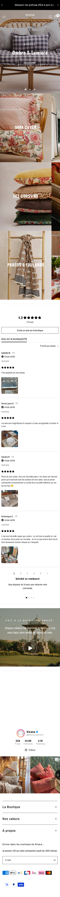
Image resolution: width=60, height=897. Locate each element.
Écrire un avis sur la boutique (30, 330)
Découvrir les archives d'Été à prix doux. (30, 5)
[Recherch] (50, 17)
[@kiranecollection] (20, 733)
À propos (9, 830)
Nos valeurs (11, 818)
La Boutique (11, 807)
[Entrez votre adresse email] (54, 860)
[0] (55, 17)
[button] (29, 63)
